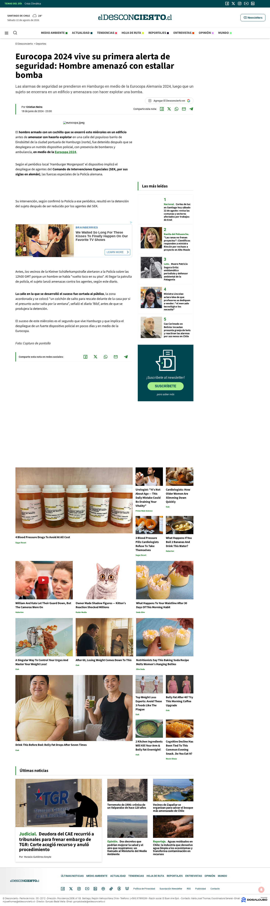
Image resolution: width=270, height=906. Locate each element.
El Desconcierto (24, 43)
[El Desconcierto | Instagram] (239, 3)
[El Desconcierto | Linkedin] (252, 3)
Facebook (63, 888)
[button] (252, 17)
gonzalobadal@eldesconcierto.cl (89, 901)
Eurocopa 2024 (65, 152)
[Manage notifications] (261, 890)
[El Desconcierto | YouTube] (246, 3)
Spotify (103, 888)
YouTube (87, 888)
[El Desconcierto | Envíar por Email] (184, 109)
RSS (189, 888)
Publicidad (200, 888)
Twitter (71, 888)
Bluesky (127, 888)
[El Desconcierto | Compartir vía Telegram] (191, 109)
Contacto (215, 888)
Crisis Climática (33, 4)
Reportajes (157, 33)
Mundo (223, 33)
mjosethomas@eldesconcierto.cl (19, 901)
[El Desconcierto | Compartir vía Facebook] (162, 109)
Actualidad (81, 33)
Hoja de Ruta (131, 33)
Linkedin (95, 888)
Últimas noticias (72, 875)
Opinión (205, 33)
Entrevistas (182, 33)
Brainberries (87, 227)
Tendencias (105, 33)
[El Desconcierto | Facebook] (227, 3)
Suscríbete (165, 386)
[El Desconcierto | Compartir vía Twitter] (169, 109)
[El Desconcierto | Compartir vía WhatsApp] (176, 109)
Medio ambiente (53, 33)
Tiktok (111, 888)
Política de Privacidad (144, 888)
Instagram (79, 888)
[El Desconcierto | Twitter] (233, 3)
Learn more (115, 252)
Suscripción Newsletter (171, 888)
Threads (119, 889)
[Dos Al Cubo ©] (254, 901)
